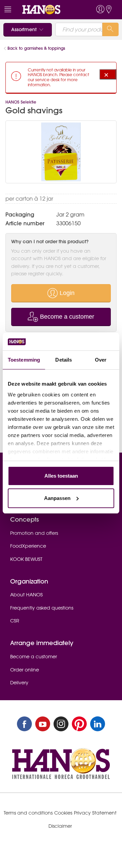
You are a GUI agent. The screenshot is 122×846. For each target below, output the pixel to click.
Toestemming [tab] (24, 360)
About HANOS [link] (26, 594)
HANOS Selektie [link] (20, 102)
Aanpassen (57, 498)
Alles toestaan (61, 476)
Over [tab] (100, 360)
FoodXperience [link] (28, 546)
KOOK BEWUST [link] (26, 559)
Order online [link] (24, 669)
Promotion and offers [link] (34, 533)
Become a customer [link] (33, 656)
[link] (48, 9)
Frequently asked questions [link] (41, 607)
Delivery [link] (19, 682)
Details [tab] (63, 360)
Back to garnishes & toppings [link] (36, 48)
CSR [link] (14, 620)
